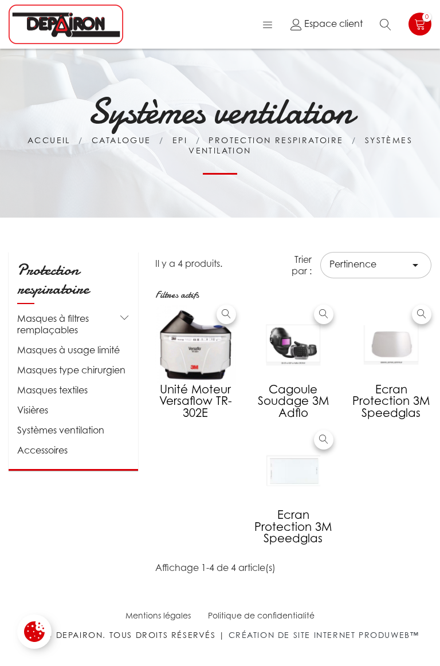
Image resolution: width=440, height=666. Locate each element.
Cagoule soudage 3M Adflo (293, 401)
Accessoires (42, 450)
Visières (32, 410)
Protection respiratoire (53, 279)
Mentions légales (158, 615)
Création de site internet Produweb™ (324, 635)
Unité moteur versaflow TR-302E (195, 401)
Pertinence (375, 265)
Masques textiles (52, 390)
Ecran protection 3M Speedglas (391, 401)
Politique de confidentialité (261, 615)
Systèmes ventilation (60, 430)
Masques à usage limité (68, 350)
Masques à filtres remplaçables (53, 324)
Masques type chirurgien (71, 370)
